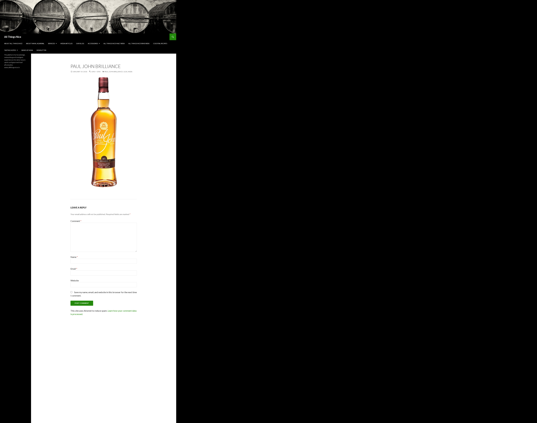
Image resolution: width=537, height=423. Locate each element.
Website (74, 280)
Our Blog (80, 43)
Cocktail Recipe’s (160, 43)
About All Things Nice (13, 43)
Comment (75, 221)
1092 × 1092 (96, 72)
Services (51, 43)
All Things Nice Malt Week (114, 43)
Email (73, 268)
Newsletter (41, 50)
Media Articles (66, 43)
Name (74, 257)
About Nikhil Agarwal (35, 43)
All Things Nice (12, 36)
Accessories (93, 43)
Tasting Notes (10, 50)
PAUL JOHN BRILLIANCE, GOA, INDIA (118, 72)
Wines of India (27, 50)
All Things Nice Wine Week (138, 43)
